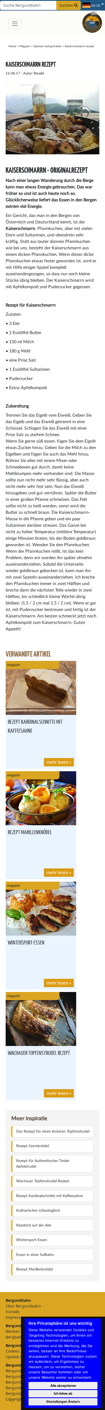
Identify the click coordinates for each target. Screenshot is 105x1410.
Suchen (67, 5)
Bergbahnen (17, 1337)
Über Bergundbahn (23, 1306)
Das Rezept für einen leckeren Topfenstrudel (52, 1131)
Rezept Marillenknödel (30, 831)
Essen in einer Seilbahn (35, 1255)
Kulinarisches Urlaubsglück (38, 1210)
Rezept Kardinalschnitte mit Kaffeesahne (49, 1196)
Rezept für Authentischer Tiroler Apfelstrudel (42, 1163)
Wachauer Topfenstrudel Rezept (39, 1052)
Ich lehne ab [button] (63, 1393)
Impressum (16, 1317)
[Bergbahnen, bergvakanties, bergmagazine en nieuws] (92, 22)
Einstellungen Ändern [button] (63, 1401)
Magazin (24, 46)
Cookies (12, 1351)
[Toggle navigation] (15, 23)
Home (12, 46)
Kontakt (12, 1311)
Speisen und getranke (47, 46)
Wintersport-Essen (26, 942)
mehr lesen (57, 762)
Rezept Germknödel (32, 1146)
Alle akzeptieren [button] (63, 1386)
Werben (13, 1331)
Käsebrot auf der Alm (33, 1225)
